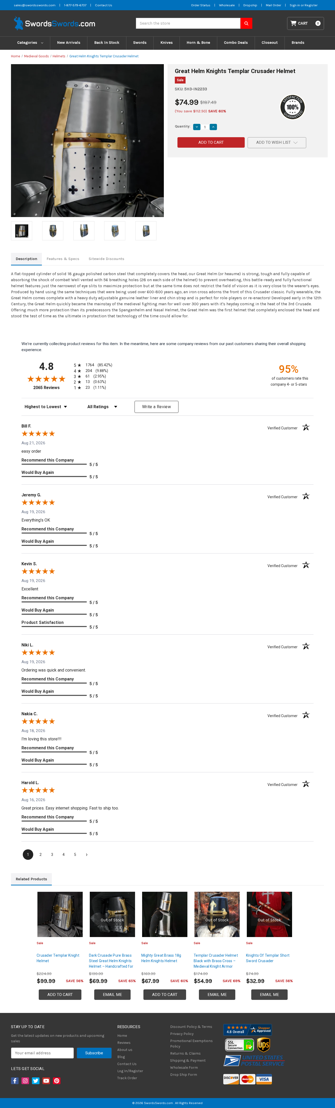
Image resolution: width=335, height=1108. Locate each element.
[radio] (92, 365)
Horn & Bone (198, 42)
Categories (27, 42)
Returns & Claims (185, 1053)
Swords (140, 42)
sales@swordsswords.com (34, 5)
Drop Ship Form (183, 1074)
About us (124, 1050)
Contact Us (103, 5)
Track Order (127, 1078)
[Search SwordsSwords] (246, 23)
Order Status (200, 5)
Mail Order (273, 5)
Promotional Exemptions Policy (191, 1044)
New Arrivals (68, 42)
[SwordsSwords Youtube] (45, 1080)
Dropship (250, 5)
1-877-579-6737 (75, 5)
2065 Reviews (52, 387)
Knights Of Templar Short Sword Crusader (267, 958)
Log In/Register (130, 1071)
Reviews (124, 1042)
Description (26, 258)
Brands (298, 42)
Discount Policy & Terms (191, 1026)
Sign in (295, 5)
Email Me (112, 994)
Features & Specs (63, 258)
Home (122, 1035)
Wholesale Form (184, 1067)
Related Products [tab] (31, 879)
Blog (121, 1057)
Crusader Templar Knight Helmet (58, 958)
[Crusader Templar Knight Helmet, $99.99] (60, 914)
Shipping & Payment (188, 1060)
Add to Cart (60, 994)
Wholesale (227, 5)
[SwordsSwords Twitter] (35, 1080)
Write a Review (156, 406)
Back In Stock (106, 42)
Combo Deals (236, 42)
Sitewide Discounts (106, 258)
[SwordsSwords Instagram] (24, 1080)
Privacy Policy (182, 1034)
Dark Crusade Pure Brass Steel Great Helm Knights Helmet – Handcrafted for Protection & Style (111, 963)
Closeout (270, 42)
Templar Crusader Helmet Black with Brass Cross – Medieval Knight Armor (216, 960)
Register (311, 5)
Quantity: (183, 126)
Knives (166, 42)
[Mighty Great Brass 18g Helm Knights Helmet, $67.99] (164, 914)
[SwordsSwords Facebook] (14, 1080)
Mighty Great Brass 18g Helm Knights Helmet (161, 958)
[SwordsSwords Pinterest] (56, 1080)
